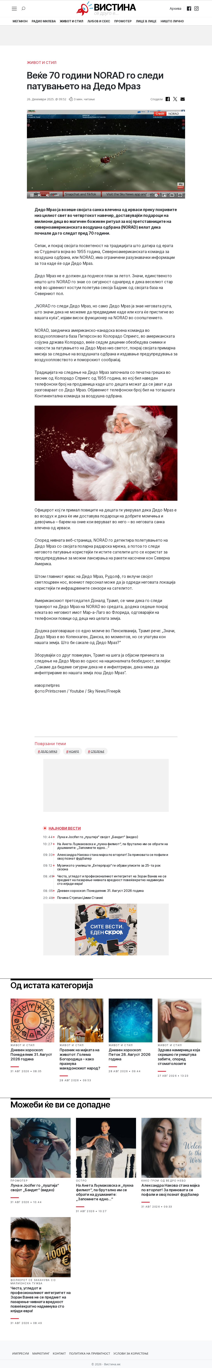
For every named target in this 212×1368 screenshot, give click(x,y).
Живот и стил (41, 62)
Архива (175, 8)
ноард (74, 751)
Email (182, 99)
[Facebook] (189, 8)
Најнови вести (65, 828)
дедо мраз (49, 751)
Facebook (167, 99)
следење (97, 751)
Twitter (175, 99)
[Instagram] (196, 8)
